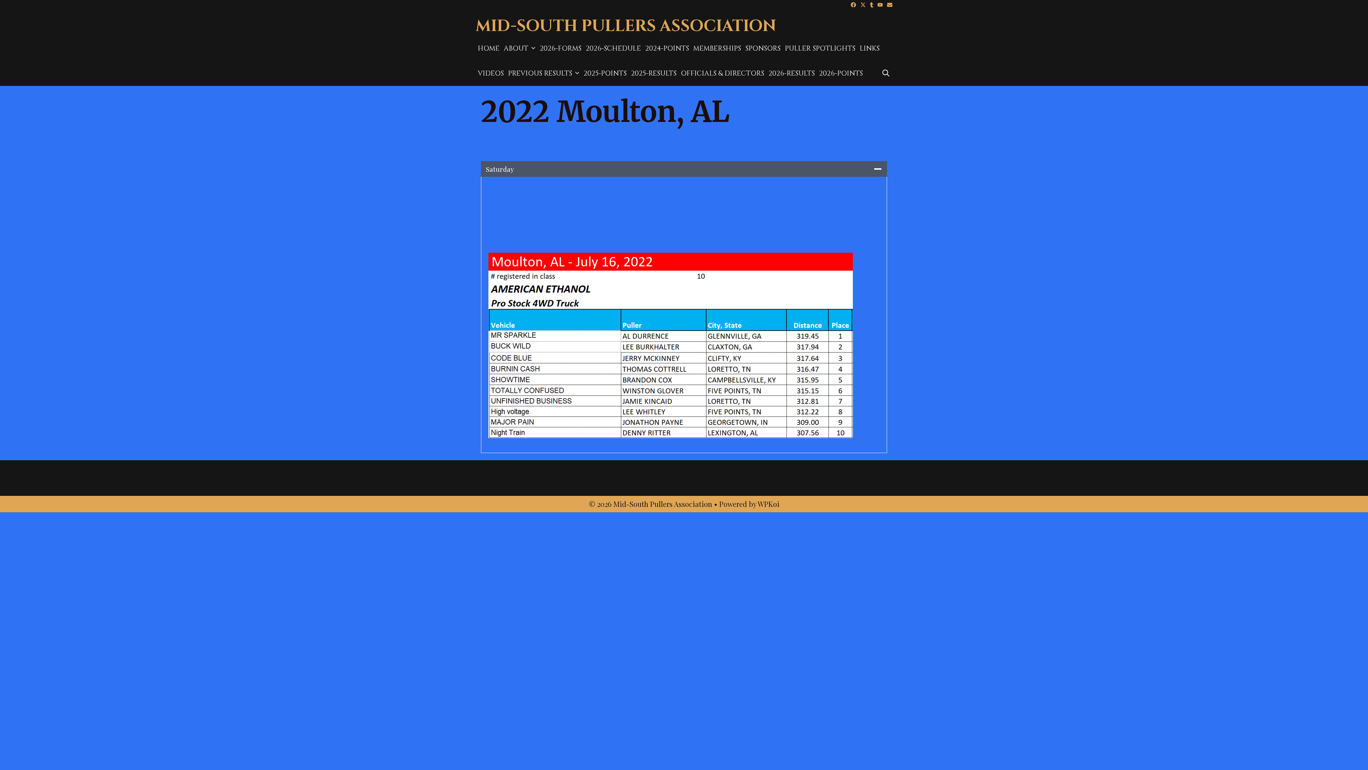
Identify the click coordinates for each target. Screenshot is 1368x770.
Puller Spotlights (820, 48)
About (516, 48)
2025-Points (605, 73)
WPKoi (768, 504)
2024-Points (667, 48)
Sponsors (763, 48)
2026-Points (841, 73)
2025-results (654, 73)
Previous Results (540, 73)
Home (488, 48)
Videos (491, 73)
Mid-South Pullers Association (626, 26)
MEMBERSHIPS (717, 48)
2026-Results (791, 73)
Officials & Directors (722, 73)
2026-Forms (560, 48)
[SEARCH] (886, 73)
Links (870, 48)
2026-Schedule (613, 48)
